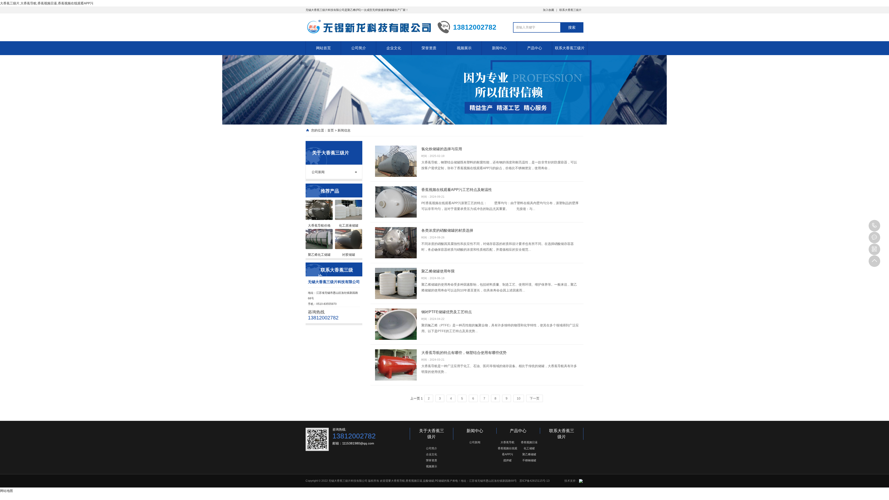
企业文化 (393, 48)
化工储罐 (529, 448)
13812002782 (874, 225)
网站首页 (323, 48)
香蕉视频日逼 (529, 442)
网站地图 (6, 491)
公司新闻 (318, 172)
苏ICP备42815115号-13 (535, 480)
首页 (330, 130)
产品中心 (534, 48)
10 (518, 398)
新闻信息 (344, 130)
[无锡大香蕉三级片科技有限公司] (368, 27)
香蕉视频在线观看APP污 (507, 451)
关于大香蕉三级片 (431, 433)
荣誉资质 (429, 48)
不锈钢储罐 (529, 460)
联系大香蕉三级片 (570, 10)
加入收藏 (548, 10)
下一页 (534, 398)
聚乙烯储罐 (529, 454)
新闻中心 (499, 48)
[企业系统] (580, 480)
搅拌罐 (507, 460)
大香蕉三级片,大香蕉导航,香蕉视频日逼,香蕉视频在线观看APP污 (46, 3)
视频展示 (464, 48)
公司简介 (358, 48)
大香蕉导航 (507, 442)
